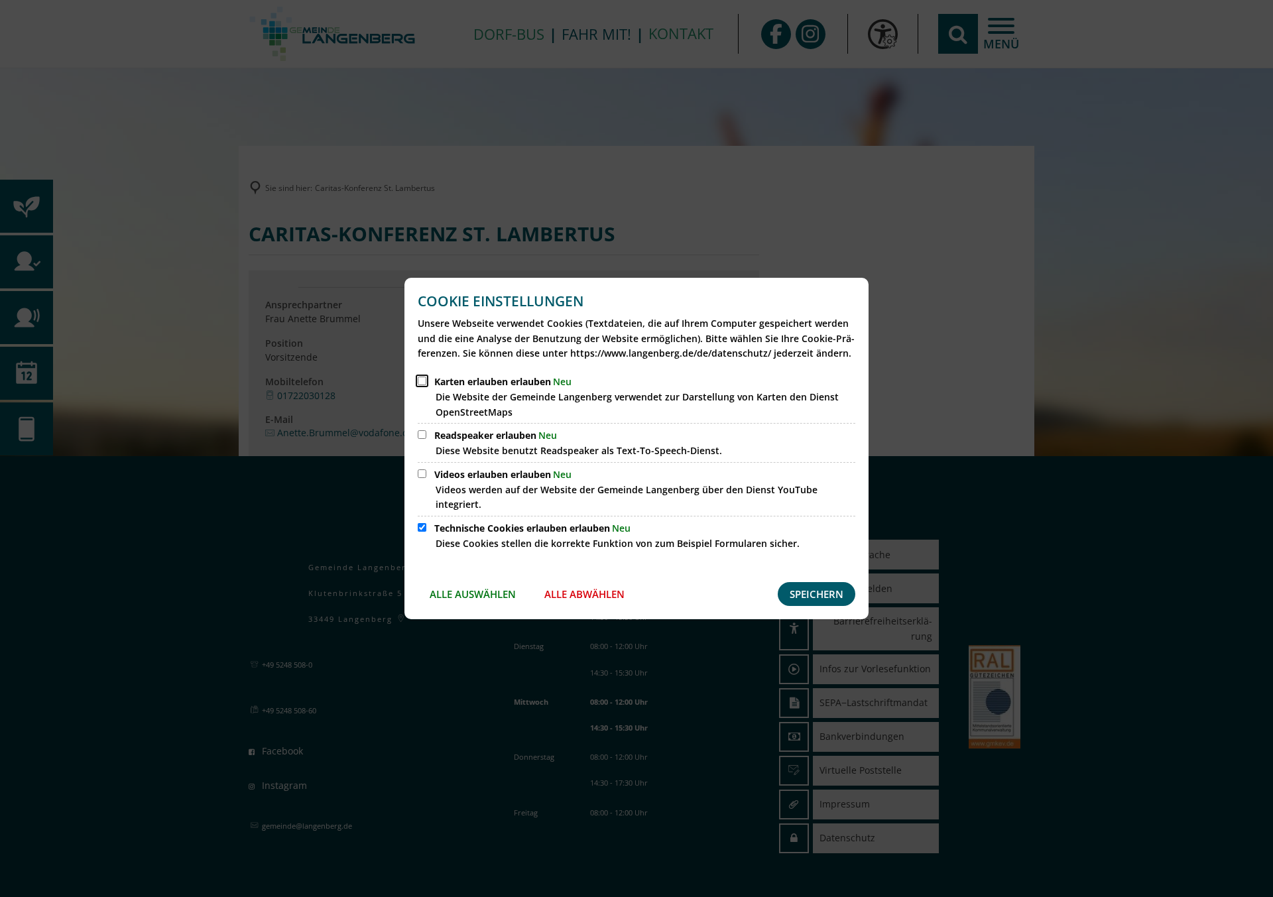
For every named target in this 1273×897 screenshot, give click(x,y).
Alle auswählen (473, 594)
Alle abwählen (584, 594)
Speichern (816, 594)
